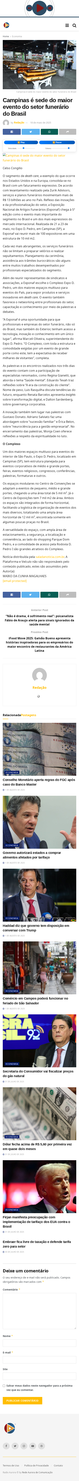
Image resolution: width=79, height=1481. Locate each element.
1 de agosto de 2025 (14, 790)
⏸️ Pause (57, 142)
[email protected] (15, 581)
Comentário (11, 1289)
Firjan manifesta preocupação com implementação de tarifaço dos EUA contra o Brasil (36, 1221)
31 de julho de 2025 (14, 1081)
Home (6, 36)
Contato (58, 1465)
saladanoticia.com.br (50, 557)
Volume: (48, 148)
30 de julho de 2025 (14, 1252)
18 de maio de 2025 (40, 122)
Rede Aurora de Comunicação (37, 1472)
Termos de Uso (11, 1465)
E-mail (8, 1352)
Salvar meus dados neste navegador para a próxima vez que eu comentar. (39, 1387)
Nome (8, 1336)
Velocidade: (12, 148)
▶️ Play (21, 142)
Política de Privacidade (36, 1465)
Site (5, 1369)
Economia (17, 36)
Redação (19, 122)
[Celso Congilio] (39, 157)
